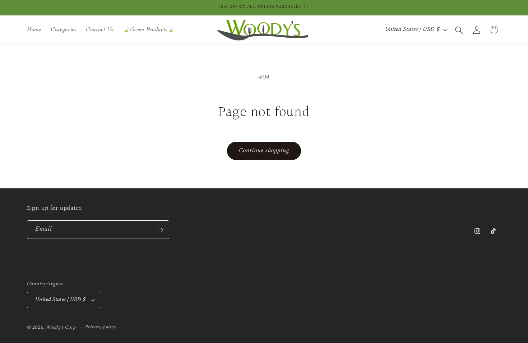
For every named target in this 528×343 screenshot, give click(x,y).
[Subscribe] (160, 230)
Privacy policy (100, 327)
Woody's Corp (61, 327)
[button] (459, 29)
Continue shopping (264, 151)
